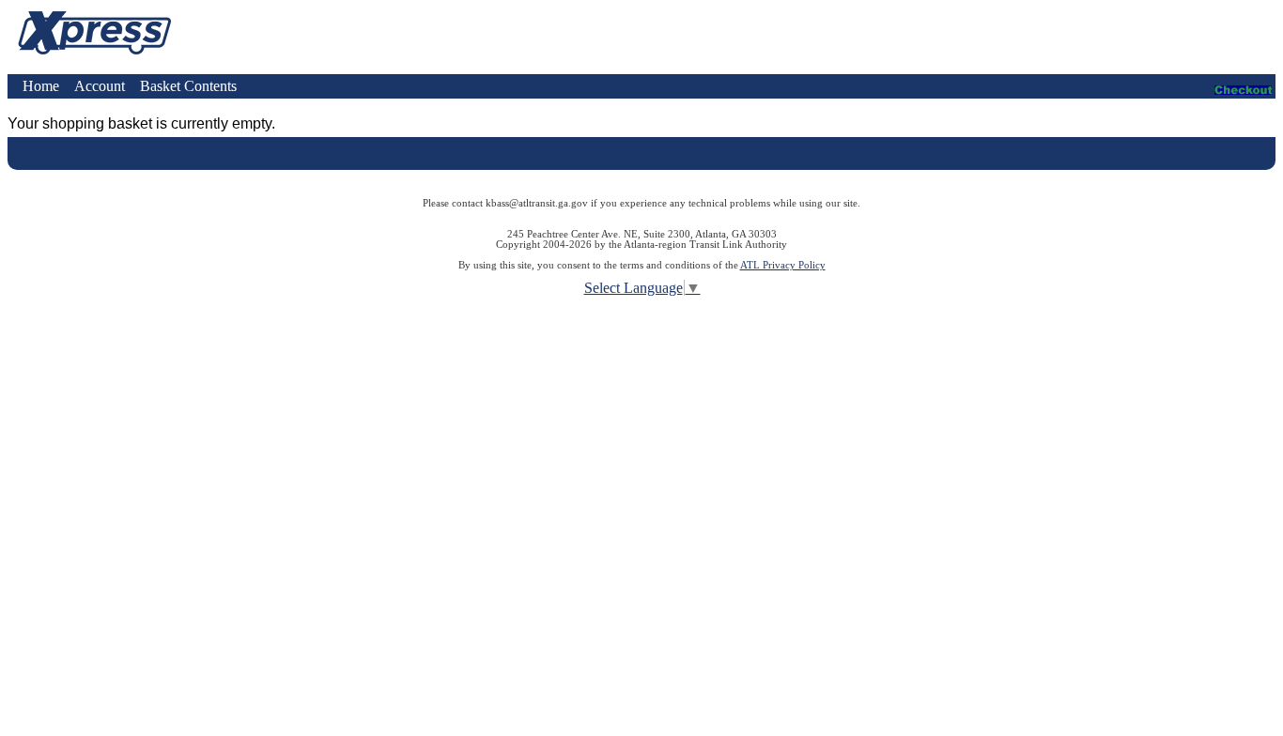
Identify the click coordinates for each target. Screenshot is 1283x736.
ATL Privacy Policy (783, 265)
